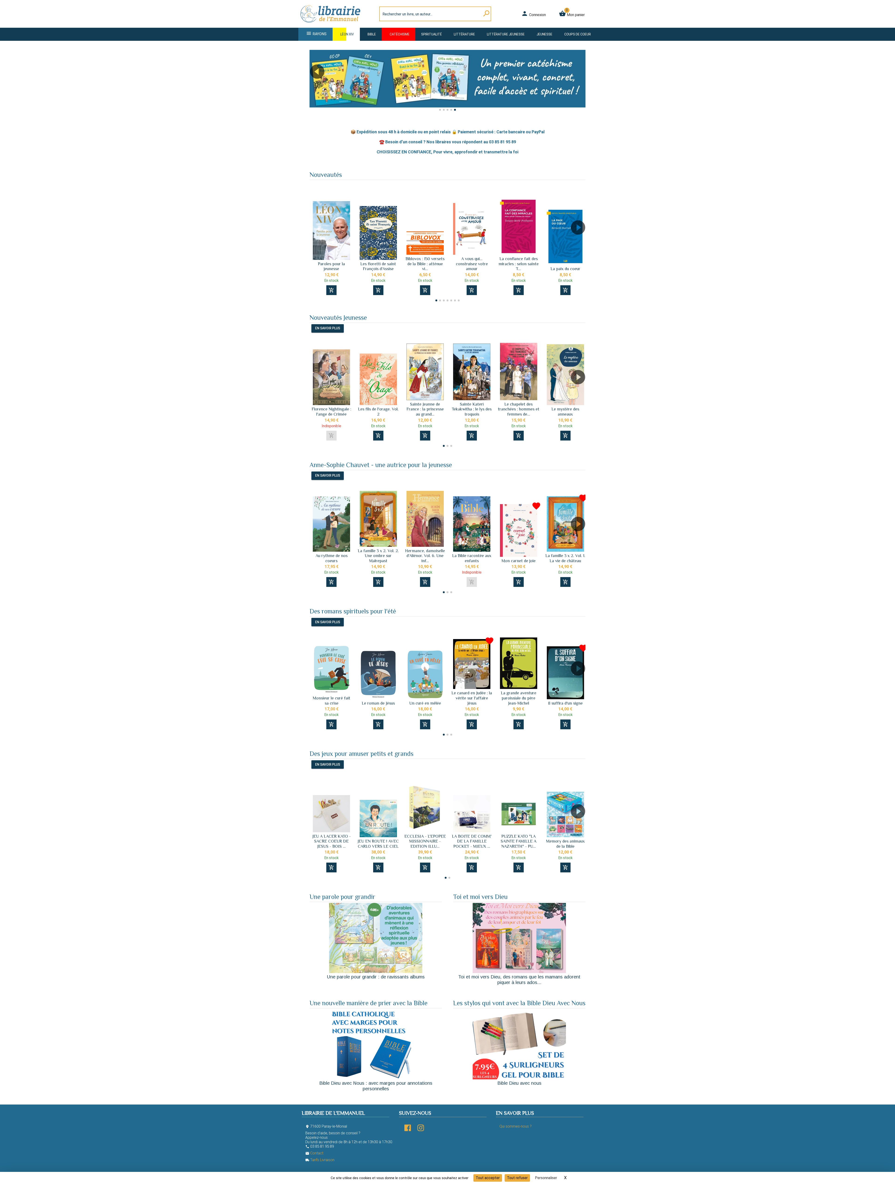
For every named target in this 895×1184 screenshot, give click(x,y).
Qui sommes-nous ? (515, 1126)
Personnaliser (546, 1178)
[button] (580, 84)
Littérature (464, 34)
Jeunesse (544, 34)
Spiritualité (431, 34)
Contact (314, 1153)
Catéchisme (400, 34)
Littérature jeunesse (506, 34)
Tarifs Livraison (319, 1160)
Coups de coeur (577, 34)
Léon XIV (347, 34)
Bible (372, 34)
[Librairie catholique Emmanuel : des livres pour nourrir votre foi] (331, 25)
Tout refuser (517, 1178)
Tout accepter (488, 1178)
